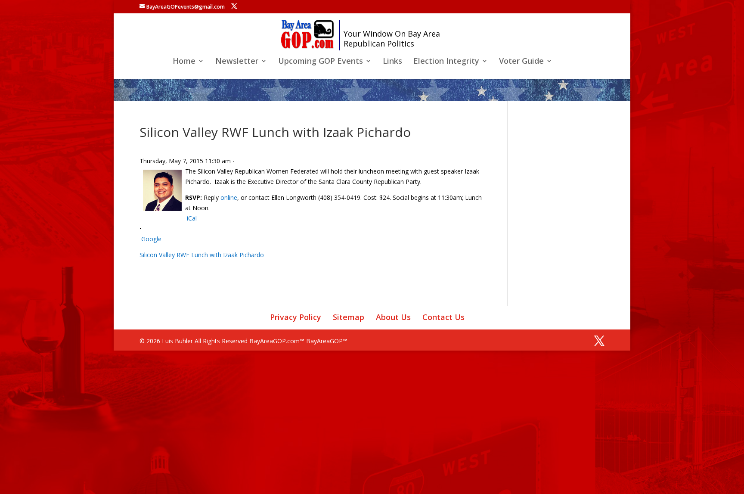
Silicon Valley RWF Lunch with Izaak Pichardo (202, 255)
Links (392, 62)
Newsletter (236, 62)
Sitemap (348, 317)
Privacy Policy (295, 317)
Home (184, 62)
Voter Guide (521, 62)
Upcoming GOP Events (320, 62)
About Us (393, 317)
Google (151, 239)
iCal (192, 218)
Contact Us (443, 317)
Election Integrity (446, 62)
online (228, 197)
